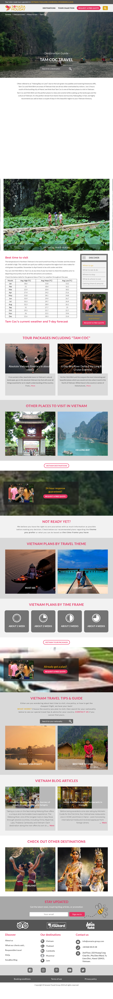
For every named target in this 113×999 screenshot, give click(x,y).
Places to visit (32, 14)
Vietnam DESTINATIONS (56, 466)
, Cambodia (53, 2)
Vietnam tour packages (56, 642)
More (33, 386)
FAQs (7, 955)
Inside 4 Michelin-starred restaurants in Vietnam (82, 803)
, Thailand (43, 2)
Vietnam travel (19, 14)
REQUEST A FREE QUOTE (55, 496)
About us (9, 940)
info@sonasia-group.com (93, 941)
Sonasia (8, 14)
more (50, 826)
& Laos (70, 2)
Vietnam (35, 2)
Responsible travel (13, 950)
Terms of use (56, 979)
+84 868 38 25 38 (89, 947)
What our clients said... (15, 945)
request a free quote (94, 323)
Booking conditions (22, 979)
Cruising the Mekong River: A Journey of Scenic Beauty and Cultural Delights (30, 803)
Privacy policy (91, 979)
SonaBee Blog (11, 960)
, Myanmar (62, 2)
